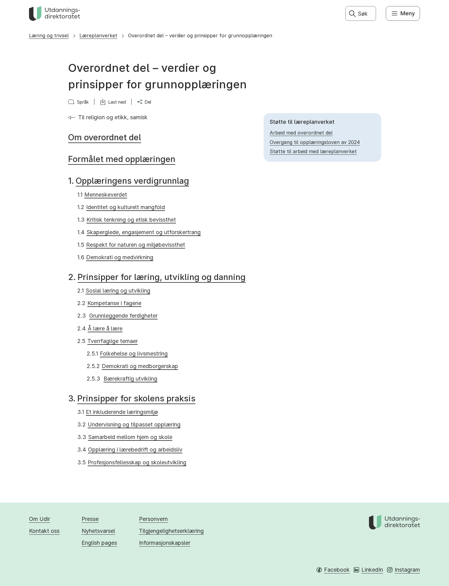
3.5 (131, 462)
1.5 (131, 244)
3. (131, 398)
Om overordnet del (104, 137)
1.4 (139, 232)
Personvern (153, 519)
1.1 (102, 194)
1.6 (115, 257)
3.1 (117, 412)
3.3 (124, 437)
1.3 (126, 219)
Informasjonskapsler (164, 543)
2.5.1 (127, 353)
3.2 (129, 424)
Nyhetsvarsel (98, 531)
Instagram (407, 569)
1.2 (121, 207)
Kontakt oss (44, 531)
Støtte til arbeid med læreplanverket (313, 151)
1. (128, 181)
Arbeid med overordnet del (301, 133)
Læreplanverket (98, 35)
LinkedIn (372, 569)
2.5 (107, 341)
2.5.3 (122, 378)
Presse (90, 519)
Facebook (337, 569)
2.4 (99, 328)
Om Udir (39, 519)
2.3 (117, 315)
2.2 (109, 303)
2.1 (113, 290)
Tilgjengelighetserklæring (171, 531)
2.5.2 (132, 366)
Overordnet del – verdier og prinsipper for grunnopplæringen (200, 35)
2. (157, 277)
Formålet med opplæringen (121, 159)
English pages (99, 543)
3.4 (129, 449)
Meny (407, 13)
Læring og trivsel (49, 35)
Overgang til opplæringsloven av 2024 (315, 142)
